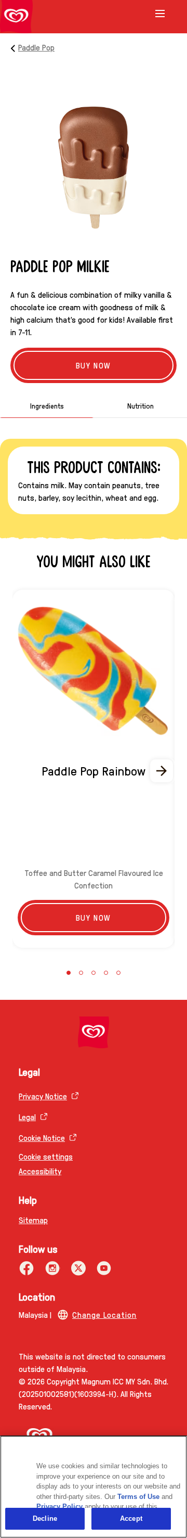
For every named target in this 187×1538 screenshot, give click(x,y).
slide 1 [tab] (68, 973)
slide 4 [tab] (106, 973)
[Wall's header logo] (16, 16)
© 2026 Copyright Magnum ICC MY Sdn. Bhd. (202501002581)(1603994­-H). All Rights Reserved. (93, 1394)
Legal (27, 1116)
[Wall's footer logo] (93, 1032)
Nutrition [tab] (140, 405)
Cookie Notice (42, 1137)
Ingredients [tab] (47, 405)
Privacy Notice (43, 1095)
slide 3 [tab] (93, 973)
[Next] (162, 770)
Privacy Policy (59, 1506)
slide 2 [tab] (81, 973)
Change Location (104, 1314)
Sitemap (33, 1219)
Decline (45, 1518)
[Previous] (24, 770)
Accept (131, 1518)
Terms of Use (138, 1497)
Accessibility (40, 1170)
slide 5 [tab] (118, 973)
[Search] (146, 14)
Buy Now (93, 365)
